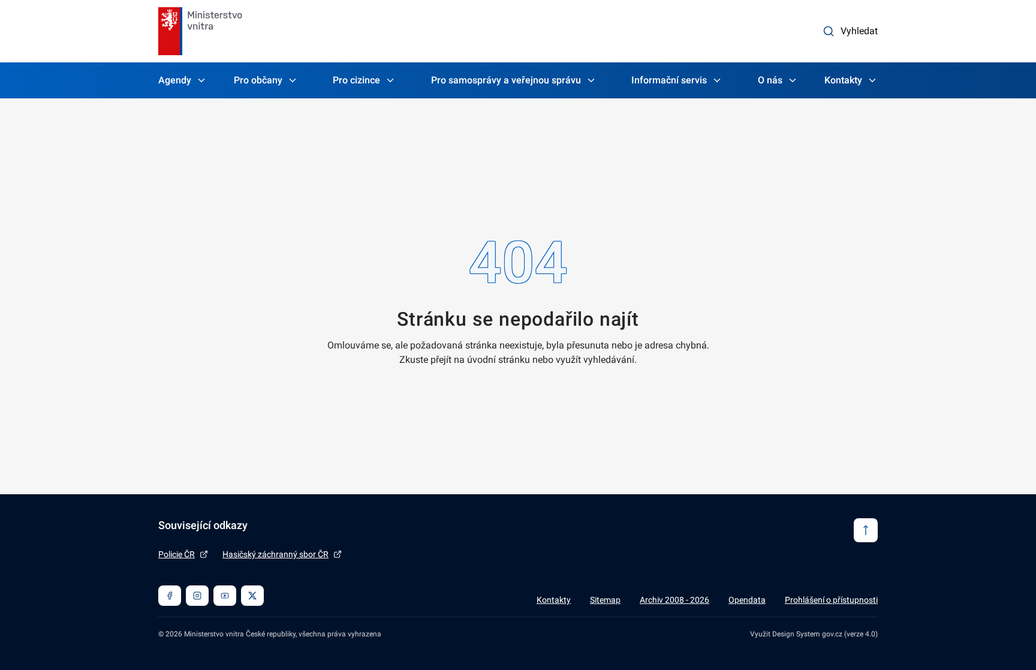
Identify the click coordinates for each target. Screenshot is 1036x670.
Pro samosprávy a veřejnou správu (506, 80)
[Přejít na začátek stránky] (866, 530)
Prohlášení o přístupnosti (831, 600)
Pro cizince (356, 80)
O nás (770, 80)
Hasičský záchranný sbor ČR (275, 554)
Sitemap (605, 600)
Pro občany (258, 80)
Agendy (174, 80)
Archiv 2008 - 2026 (674, 600)
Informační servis (669, 80)
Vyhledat (859, 31)
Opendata (747, 600)
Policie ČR (176, 554)
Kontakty (843, 80)
